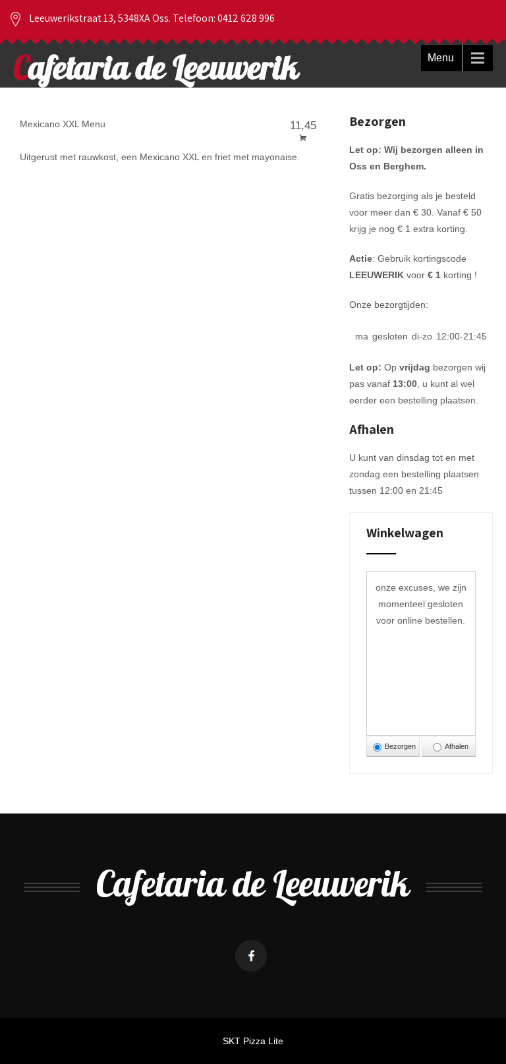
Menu (441, 57)
